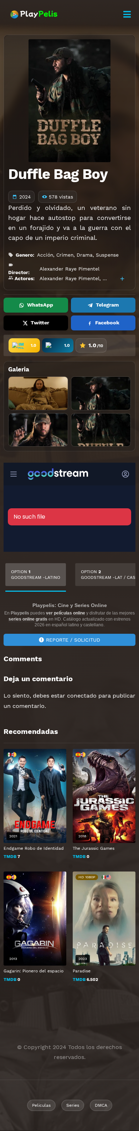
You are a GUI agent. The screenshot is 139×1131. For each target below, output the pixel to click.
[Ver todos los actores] (122, 278)
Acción (45, 255)
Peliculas (41, 1105)
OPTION (35, 574)
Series (72, 1105)
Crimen (64, 255)
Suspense (107, 255)
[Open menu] (126, 14)
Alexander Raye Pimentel (69, 269)
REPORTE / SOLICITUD (73, 640)
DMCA (101, 1105)
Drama (85, 255)
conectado (82, 695)
